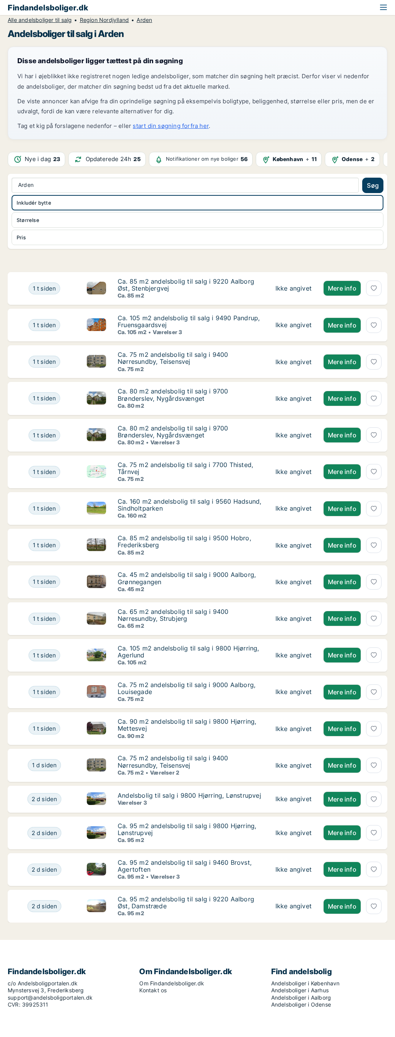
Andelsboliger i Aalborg (301, 997)
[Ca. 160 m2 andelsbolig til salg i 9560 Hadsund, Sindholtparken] (293, 508)
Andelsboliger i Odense (301, 1004)
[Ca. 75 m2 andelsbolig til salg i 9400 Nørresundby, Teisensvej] (293, 361)
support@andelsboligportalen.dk (50, 997)
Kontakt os (153, 990)
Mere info (342, 288)
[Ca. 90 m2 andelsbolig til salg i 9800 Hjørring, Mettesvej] (293, 728)
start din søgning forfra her (171, 125)
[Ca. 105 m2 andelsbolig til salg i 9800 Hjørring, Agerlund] (293, 655)
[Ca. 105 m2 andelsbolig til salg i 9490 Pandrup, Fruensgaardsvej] (293, 325)
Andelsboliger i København (305, 983)
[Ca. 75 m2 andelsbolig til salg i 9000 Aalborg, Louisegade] (293, 692)
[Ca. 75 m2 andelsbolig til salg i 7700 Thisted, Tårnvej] (293, 471)
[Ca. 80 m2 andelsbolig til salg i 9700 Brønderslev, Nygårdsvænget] (293, 398)
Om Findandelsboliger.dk (171, 983)
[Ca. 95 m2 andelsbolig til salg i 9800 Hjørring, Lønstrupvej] (293, 833)
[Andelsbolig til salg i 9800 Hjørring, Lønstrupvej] (293, 799)
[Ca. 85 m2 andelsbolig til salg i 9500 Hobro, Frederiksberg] (293, 545)
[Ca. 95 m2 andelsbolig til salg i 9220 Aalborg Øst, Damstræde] (293, 906)
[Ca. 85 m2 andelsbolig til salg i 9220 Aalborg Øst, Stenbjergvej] (293, 288)
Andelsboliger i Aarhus (300, 990)
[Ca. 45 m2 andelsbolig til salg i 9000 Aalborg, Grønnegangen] (293, 581)
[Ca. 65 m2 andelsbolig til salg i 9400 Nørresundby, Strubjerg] (293, 618)
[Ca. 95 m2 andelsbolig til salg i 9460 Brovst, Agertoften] (293, 869)
